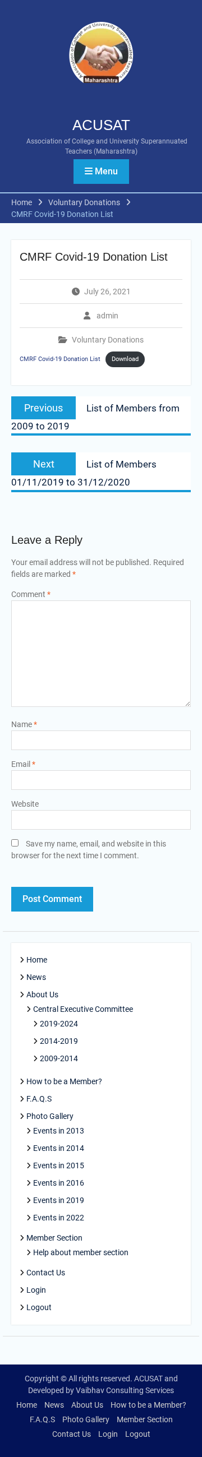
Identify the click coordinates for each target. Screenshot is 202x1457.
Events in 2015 (58, 1165)
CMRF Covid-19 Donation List (60, 359)
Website (25, 803)
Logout (39, 1307)
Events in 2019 (58, 1200)
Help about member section (80, 1252)
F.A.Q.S (39, 1098)
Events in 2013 (58, 1130)
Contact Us (45, 1272)
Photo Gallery (50, 1116)
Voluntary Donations (108, 339)
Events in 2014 (58, 1148)
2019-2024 (59, 1023)
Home (36, 959)
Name (24, 724)
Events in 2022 (58, 1217)
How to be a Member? (64, 1081)
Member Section (54, 1237)
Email (23, 764)
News (36, 977)
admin (107, 315)
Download (125, 359)
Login (36, 1289)
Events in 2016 (58, 1182)
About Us (42, 994)
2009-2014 (59, 1058)
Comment (30, 594)
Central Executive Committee (83, 1009)
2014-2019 (59, 1041)
